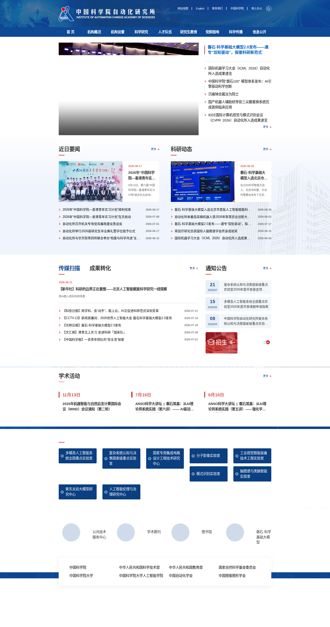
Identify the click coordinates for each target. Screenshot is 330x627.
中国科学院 (237, 8)
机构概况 (94, 32)
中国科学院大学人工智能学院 (141, 576)
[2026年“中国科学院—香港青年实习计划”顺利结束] (90, 181)
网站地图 (183, 8)
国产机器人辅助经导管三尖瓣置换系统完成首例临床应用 (238, 104)
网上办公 (256, 8)
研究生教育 (188, 32)
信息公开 (259, 32)
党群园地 (212, 32)
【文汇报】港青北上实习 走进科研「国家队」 (94, 332)
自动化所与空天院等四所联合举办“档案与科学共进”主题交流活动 (107, 238)
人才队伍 (165, 32)
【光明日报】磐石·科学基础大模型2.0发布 (92, 325)
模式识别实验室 (208, 474)
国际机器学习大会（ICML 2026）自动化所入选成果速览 (239, 71)
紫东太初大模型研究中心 (79, 491)
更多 (265, 126)
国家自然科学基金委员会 (237, 567)
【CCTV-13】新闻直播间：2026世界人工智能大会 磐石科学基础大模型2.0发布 (117, 318)
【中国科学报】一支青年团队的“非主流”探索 (93, 339)
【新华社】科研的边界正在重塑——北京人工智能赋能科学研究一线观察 (113, 289)
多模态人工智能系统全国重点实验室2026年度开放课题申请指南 (246, 304)
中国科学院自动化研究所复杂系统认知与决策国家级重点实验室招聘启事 (246, 321)
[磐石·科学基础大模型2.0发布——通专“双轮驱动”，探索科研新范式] (129, 89)
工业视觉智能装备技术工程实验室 (253, 455)
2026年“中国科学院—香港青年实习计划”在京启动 (97, 217)
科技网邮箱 (180, 599)
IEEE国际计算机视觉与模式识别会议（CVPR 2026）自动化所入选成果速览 (237, 117)
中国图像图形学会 (232, 576)
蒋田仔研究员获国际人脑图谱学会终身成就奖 (206, 231)
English (200, 8)
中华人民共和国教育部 (186, 567)
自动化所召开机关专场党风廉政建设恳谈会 (92, 224)
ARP (169, 599)
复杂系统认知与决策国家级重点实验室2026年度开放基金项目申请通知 (246, 287)
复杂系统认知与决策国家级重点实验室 (122, 458)
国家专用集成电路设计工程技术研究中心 (166, 458)
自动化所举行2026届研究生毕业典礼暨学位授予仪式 (99, 231)
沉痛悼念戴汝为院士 (223, 94)
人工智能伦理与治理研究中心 (122, 491)
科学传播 (236, 32)
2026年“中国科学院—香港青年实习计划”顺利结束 (141, 176)
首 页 (70, 32)
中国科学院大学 (81, 576)
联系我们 (217, 8)
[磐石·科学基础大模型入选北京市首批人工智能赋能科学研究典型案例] (203, 181)
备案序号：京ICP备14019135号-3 (186, 612)
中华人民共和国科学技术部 (139, 567)
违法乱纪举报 (211, 599)
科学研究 (141, 32)
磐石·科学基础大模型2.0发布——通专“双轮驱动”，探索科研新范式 (238, 49)
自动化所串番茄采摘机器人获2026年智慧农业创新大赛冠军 (216, 217)
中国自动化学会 (181, 576)
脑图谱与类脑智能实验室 (253, 473)
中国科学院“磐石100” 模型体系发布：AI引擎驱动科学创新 (239, 84)
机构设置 (117, 32)
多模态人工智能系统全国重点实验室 (79, 455)
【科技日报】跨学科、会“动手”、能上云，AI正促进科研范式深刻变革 (111, 311)
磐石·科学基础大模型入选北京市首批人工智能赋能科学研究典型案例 (253, 176)
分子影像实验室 (208, 456)
